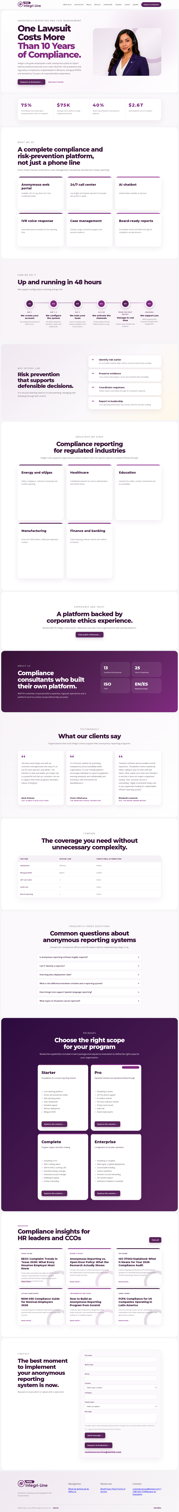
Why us (88, 5)
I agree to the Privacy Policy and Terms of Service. (104, 1429)
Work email (89, 1365)
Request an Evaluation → (31, 82)
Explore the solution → (54, 1124)
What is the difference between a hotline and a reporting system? (89, 983)
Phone (87, 1374)
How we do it (79, 5)
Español (135, 5)
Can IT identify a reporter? (89, 966)
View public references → (89, 635)
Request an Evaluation (151, 5)
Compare (118, 5)
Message (88, 1411)
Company (88, 1393)
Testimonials (107, 5)
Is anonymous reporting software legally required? (89, 957)
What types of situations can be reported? (89, 1001)
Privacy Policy (111, 1489)
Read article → (27, 1282)
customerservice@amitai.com (103, 1452)
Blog (102, 1489)
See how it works (56, 82)
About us (97, 5)
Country (88, 1383)
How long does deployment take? (89, 974)
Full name (88, 1355)
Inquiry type (89, 1402)
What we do (67, 5)
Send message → (95, 1435)
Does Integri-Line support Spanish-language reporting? (89, 992)
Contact (127, 5)
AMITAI (56, 1508)
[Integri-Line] (29, 4)
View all (155, 1240)
